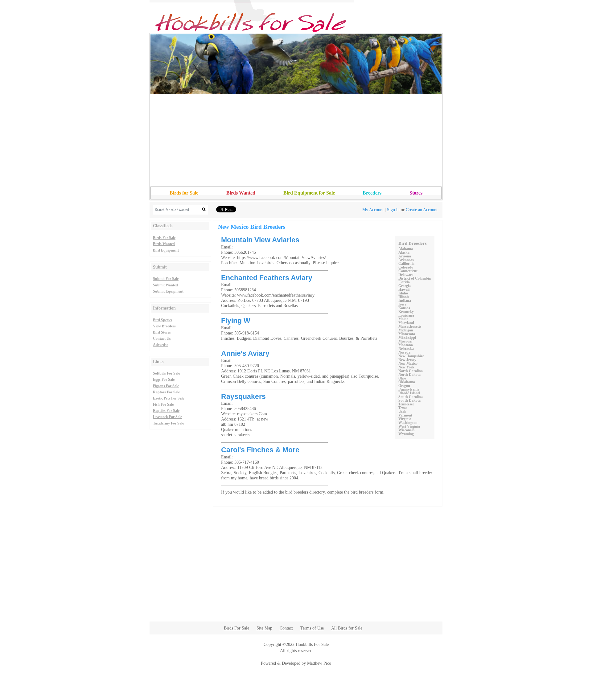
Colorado (405, 267)
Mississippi (407, 337)
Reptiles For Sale (166, 410)
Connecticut (407, 271)
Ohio (402, 378)
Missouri (405, 341)
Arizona (404, 256)
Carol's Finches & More (260, 450)
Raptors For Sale (166, 392)
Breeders (372, 192)
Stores (415, 192)
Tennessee (406, 404)
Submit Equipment (168, 291)
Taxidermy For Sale (168, 423)
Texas (402, 408)
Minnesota (406, 334)
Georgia (404, 286)
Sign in (393, 209)
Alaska (403, 252)
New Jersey (407, 360)
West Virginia (409, 426)
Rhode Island (409, 393)
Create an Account (422, 209)
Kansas (404, 308)
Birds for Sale (184, 192)
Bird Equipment (166, 250)
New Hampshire (411, 356)
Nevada (404, 352)
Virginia (404, 419)
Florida (404, 282)
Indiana (404, 300)
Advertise (160, 345)
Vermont (405, 415)
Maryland (406, 323)
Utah (402, 411)
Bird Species (162, 320)
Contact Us (162, 338)
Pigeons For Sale (166, 386)
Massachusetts (409, 326)
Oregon (404, 386)
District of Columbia (414, 278)
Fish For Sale (163, 404)
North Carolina (410, 371)
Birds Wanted (240, 192)
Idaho (403, 293)
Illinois (403, 297)
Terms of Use (312, 628)
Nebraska (406, 349)
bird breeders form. (367, 492)
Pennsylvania (408, 389)
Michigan (405, 330)
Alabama (405, 249)
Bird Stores (162, 332)
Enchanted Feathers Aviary (266, 278)
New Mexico (407, 363)
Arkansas (406, 260)
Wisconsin (406, 430)
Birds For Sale (164, 238)
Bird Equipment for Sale (309, 192)
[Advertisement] (296, 140)
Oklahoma (406, 382)
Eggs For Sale (164, 379)
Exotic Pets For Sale (168, 398)
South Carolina (410, 397)
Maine (403, 319)
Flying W (235, 321)
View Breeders (164, 326)
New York (406, 367)
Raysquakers (243, 396)
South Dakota (409, 400)
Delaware (405, 275)
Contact (286, 628)
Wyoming (406, 434)
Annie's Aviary (245, 353)
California (406, 263)
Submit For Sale (166, 279)
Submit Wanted (165, 285)
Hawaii (403, 289)
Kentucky (406, 312)
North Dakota (409, 374)
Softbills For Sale (166, 373)
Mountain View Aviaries (260, 240)
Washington (407, 423)
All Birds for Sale (346, 628)
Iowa (402, 304)
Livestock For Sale (167, 417)
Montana (405, 345)
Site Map (264, 628)
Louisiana (406, 315)
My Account (373, 209)
